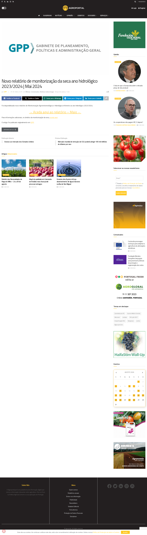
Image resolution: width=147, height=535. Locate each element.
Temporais (131, 321)
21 (134, 395)
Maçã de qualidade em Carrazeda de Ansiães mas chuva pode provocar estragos (40, 181)
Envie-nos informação (73, 496)
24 (116, 400)
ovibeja (125, 317)
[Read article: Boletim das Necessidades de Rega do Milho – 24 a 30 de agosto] (14, 168)
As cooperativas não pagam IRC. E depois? (128, 122)
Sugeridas (47, 15)
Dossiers (91, 15)
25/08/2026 (6, 187)
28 (134, 400)
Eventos (81, 15)
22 (138, 395)
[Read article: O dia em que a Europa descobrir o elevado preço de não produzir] (129, 71)
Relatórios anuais (73, 493)
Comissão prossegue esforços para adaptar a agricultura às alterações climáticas (136, 244)
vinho (138, 321)
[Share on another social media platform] (106, 98)
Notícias (58, 15)
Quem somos (73, 490)
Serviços (104, 15)
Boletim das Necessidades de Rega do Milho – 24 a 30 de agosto (12, 181)
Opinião (70, 15)
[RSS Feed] (132, 486)
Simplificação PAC (120, 321)
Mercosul (117, 317)
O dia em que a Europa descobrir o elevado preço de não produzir (128, 86)
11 (120, 391)
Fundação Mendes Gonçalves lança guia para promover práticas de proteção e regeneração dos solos (136, 260)
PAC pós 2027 (134, 317)
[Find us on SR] (13, 1)
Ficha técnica (73, 510)
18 (120, 395)
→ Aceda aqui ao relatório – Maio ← (55, 112)
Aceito (125, 532)
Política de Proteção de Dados (132, 183)
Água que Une (119, 325)
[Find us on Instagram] (10, 1)
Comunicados (35, 92)
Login (135, 8)
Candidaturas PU (119, 313)
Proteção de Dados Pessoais (73, 513)
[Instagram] (127, 486)
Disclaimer (73, 516)
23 (143, 395)
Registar (142, 8)
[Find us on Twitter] (4, 1)
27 (129, 400)
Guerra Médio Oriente (133, 313)
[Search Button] (135, 1)
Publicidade (73, 500)
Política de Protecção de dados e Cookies (106, 532)
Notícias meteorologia (47, 92)
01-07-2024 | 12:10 (16, 92)
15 (138, 391)
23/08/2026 (131, 91)
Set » (142, 372)
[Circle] (121, 486)
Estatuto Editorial (73, 506)
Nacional (34, 175)
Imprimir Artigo (9, 129)
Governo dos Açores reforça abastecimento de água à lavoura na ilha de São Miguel (68, 181)
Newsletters (142, 2)
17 (116, 395)
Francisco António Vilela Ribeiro (126, 125)
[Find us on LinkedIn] (7, 1)
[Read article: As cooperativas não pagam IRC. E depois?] (129, 108)
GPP (5, 92)
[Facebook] (110, 486)
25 (120, 400)
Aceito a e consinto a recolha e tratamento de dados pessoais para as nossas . (129, 185)
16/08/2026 (141, 125)
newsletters (136, 188)
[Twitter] (116, 486)
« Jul (116, 372)
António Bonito (120, 91)
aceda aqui (54, 117)
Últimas (28, 92)
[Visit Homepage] (73, 8)
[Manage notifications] (4, 531)
